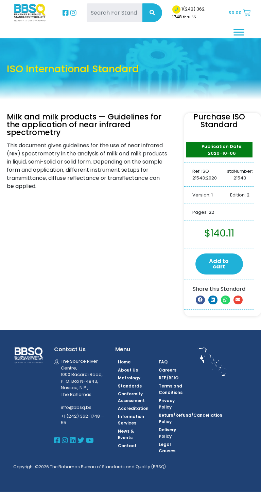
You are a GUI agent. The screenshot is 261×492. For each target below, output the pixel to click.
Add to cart (219, 263)
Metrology (129, 378)
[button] (200, 300)
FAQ (163, 362)
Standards (130, 386)
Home (124, 362)
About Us (128, 370)
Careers (167, 370)
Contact (127, 446)
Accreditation (133, 408)
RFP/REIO (168, 378)
